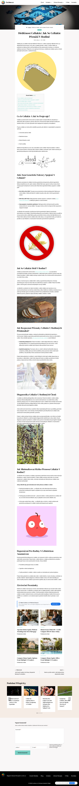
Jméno (18, 747)
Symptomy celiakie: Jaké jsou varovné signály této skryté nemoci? (65, 702)
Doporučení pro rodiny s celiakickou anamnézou (29, 108)
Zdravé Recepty (57, 776)
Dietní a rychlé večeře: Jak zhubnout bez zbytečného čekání (54, 672)
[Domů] (26, 27)
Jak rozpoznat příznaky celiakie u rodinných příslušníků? (30, 103)
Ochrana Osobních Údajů (44, 783)
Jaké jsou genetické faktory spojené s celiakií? (28, 99)
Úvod (42, 2)
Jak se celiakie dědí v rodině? (24, 101)
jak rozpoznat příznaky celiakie (39, 338)
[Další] (69, 699)
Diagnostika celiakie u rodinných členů (26, 105)
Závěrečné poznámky (23, 110)
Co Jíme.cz (37, 40)
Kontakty (73, 2)
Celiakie (39, 29)
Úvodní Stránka (33, 776)
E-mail (34, 747)
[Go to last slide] (9, 699)
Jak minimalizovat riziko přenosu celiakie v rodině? (29, 106)
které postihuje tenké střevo (42, 271)
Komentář (18, 729)
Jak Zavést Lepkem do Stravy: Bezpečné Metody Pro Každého (25, 672)
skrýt (34, 95)
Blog (42, 776)
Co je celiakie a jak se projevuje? (25, 98)
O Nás (67, 2)
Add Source (72, 783)
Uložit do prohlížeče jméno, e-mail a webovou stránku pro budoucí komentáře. (55, 746)
